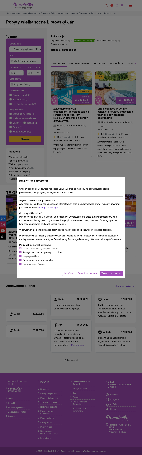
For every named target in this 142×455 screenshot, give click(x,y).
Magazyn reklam (31, 256)
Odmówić (68, 273)
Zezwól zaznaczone (87, 273)
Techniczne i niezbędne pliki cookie (40, 248)
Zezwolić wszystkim (111, 273)
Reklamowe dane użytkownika (38, 260)
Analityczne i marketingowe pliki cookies (42, 252)
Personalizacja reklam (34, 264)
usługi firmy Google (48, 207)
